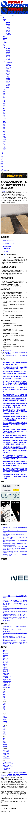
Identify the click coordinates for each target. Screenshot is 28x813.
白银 (4, 728)
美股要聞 (5, 19)
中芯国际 (5, 722)
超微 (4, 709)
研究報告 (5, 42)
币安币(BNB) (6, 751)
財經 (4, 39)
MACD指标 (8, 65)
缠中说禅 (8, 50)
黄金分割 (8, 70)
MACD (6, 670)
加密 (4, 121)
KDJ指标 (8, 71)
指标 (4, 61)
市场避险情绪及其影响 (8, 243)
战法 (4, 105)
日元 (5, 667)
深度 (4, 44)
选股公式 (7, 685)
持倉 (4, 125)
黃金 (2, 164)
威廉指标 (8, 79)
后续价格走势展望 (7, 246)
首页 (2, 170)
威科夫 (4, 148)
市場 (4, 41)
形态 (4, 93)
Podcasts (14, 775)
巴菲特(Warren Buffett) (8, 766)
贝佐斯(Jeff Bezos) (7, 765)
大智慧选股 (7, 676)
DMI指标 (8, 84)
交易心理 (8, 56)
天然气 (4, 731)
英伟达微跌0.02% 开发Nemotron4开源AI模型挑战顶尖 (15, 617)
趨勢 (4, 45)
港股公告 (8, 27)
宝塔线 (7, 87)
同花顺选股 (7, 681)
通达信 (4, 141)
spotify (18, 775)
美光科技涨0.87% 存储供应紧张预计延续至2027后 (14, 614)
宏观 (4, 100)
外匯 (2, 167)
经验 (4, 103)
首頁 (4, 17)
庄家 (4, 108)
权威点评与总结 (6, 248)
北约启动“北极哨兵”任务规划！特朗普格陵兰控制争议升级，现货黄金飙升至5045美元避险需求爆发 (15, 424)
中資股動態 (8, 34)
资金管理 (8, 55)
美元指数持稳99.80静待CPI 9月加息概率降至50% (14, 636)
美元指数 (6, 664)
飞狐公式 (6, 684)
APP (14, 774)
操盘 (4, 47)
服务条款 (4, 775)
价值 (4, 96)
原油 (2, 166)
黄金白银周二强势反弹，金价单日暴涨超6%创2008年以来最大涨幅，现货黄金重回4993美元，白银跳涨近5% (15, 431)
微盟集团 (5, 718)
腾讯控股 (5, 719)
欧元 (5, 655)
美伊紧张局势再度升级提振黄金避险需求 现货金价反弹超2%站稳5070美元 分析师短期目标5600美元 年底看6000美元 (15, 405)
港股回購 (8, 33)
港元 (5, 659)
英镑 (5, 658)
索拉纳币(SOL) (6, 758)
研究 (2, 158)
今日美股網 (23, 772)
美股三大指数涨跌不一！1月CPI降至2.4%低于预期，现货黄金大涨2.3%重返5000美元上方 (15, 389)
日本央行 (5, 746)
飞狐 (4, 136)
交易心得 (5, 38)
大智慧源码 (7, 678)
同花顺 (4, 137)
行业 (4, 97)
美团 (4, 716)
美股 (2, 153)
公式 (4, 134)
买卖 (4, 112)
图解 (4, 115)
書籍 (4, 127)
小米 (4, 714)
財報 (4, 124)
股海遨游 (8, 59)
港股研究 (8, 24)
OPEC (4, 734)
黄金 (5, 254)
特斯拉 (4, 703)
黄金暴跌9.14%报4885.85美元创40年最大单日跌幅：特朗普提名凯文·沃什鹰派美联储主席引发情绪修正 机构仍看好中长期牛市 (15, 470)
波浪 (4, 144)
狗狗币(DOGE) (6, 754)
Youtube (10, 775)
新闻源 (17, 774)
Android (2, 777)
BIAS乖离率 (8, 81)
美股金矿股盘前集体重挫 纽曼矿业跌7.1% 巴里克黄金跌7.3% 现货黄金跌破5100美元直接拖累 (15, 476)
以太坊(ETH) (6, 753)
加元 (4, 697)
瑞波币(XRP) (6, 756)
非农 (5, 656)
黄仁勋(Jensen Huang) (8, 763)
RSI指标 (7, 76)
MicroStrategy (6, 710)
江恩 (4, 146)
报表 (4, 101)
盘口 (4, 106)
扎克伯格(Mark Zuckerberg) (9, 769)
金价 (5, 661)
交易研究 (8, 58)
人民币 (4, 699)
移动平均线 (8, 67)
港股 (4, 20)
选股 (4, 113)
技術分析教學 (9, 62)
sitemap (21, 774)
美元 (10, 259)
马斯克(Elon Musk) (7, 762)
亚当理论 (8, 48)
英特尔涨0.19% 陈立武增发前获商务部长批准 (13, 615)
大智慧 (4, 139)
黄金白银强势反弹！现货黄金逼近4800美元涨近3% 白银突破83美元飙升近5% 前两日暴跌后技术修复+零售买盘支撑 (15, 463)
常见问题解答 (6, 251)
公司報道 (8, 25)
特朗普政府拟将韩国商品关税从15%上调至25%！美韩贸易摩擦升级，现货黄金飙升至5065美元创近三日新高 (15, 418)
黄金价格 (9, 350)
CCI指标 (8, 82)
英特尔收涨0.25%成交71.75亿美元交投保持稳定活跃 (15, 546)
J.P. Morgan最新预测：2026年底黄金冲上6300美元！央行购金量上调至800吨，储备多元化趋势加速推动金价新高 (15, 457)
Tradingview (8, 64)
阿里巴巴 (5, 721)
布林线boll (8, 75)
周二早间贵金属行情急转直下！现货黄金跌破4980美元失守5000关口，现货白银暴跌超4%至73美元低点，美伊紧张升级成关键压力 (15, 383)
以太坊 (4, 118)
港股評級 (8, 31)
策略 (4, 36)
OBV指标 (8, 78)
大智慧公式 (7, 674)
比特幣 (4, 122)
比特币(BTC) (6, 750)
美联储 (6, 650)
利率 (4, 741)
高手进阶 (8, 53)
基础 (4, 91)
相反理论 (8, 52)
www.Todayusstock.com (15, 772)
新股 (4, 128)
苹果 (4, 706)
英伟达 (4, 704)
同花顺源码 (7, 682)
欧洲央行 (5, 744)
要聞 (4, 131)
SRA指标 (8, 85)
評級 (4, 116)
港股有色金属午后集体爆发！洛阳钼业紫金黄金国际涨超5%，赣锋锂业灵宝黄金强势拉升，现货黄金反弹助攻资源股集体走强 (15, 442)
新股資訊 (8, 28)
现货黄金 (5, 350)
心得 (2, 161)
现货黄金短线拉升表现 (8, 240)
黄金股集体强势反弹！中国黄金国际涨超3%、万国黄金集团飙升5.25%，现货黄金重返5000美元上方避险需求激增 (15, 411)
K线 (4, 90)
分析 (4, 94)
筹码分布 (8, 73)
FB (21, 775)
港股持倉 (8, 30)
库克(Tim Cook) (6, 768)
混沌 (4, 149)
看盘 (4, 110)
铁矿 (4, 733)
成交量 (7, 68)
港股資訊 (8, 22)
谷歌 (4, 708)
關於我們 (10, 774)
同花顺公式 (7, 679)
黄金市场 (5, 170)
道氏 (4, 143)
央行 (4, 739)
